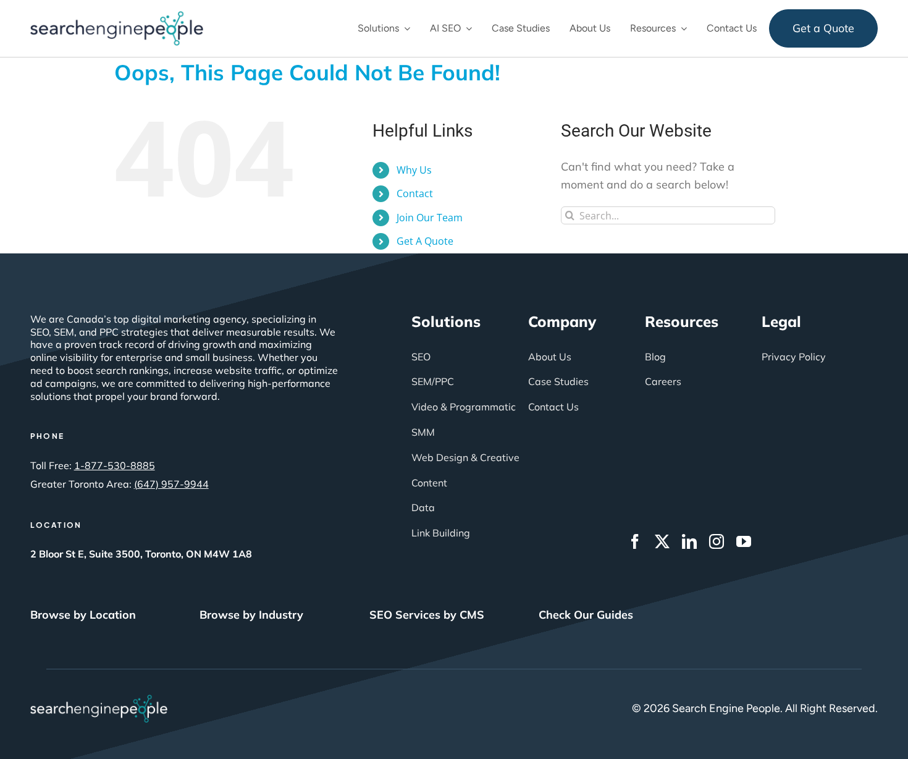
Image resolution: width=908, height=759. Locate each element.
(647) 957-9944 (171, 484)
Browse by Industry (251, 615)
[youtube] (743, 541)
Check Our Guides (586, 615)
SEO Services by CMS (426, 615)
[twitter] (662, 541)
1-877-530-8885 (114, 465)
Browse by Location (83, 615)
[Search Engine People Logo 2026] (116, 16)
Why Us (414, 170)
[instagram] (716, 541)
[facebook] (635, 541)
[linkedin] (689, 541)
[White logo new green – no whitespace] (99, 700)
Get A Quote (425, 241)
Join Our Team (430, 217)
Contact (415, 193)
